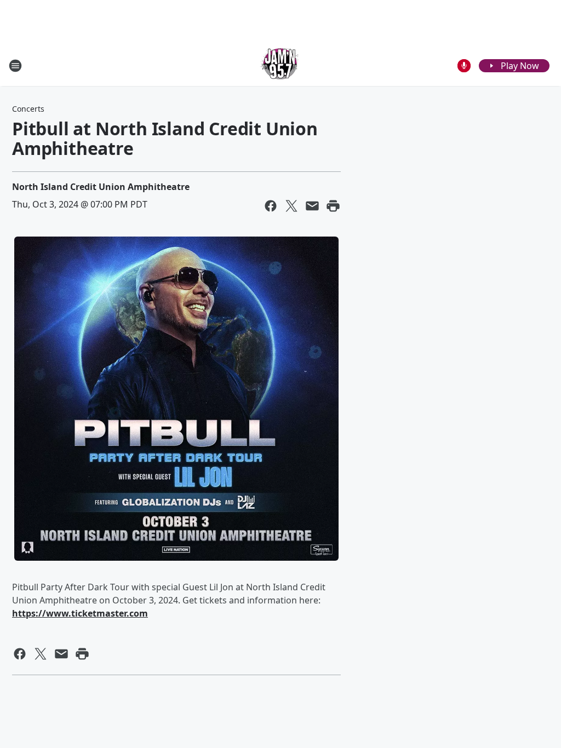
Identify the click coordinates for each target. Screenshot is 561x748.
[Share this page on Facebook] (270, 206)
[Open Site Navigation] (15, 65)
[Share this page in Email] (312, 206)
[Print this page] (333, 206)
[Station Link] (280, 65)
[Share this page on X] (291, 206)
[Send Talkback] (464, 65)
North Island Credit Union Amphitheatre (101, 187)
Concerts (28, 108)
